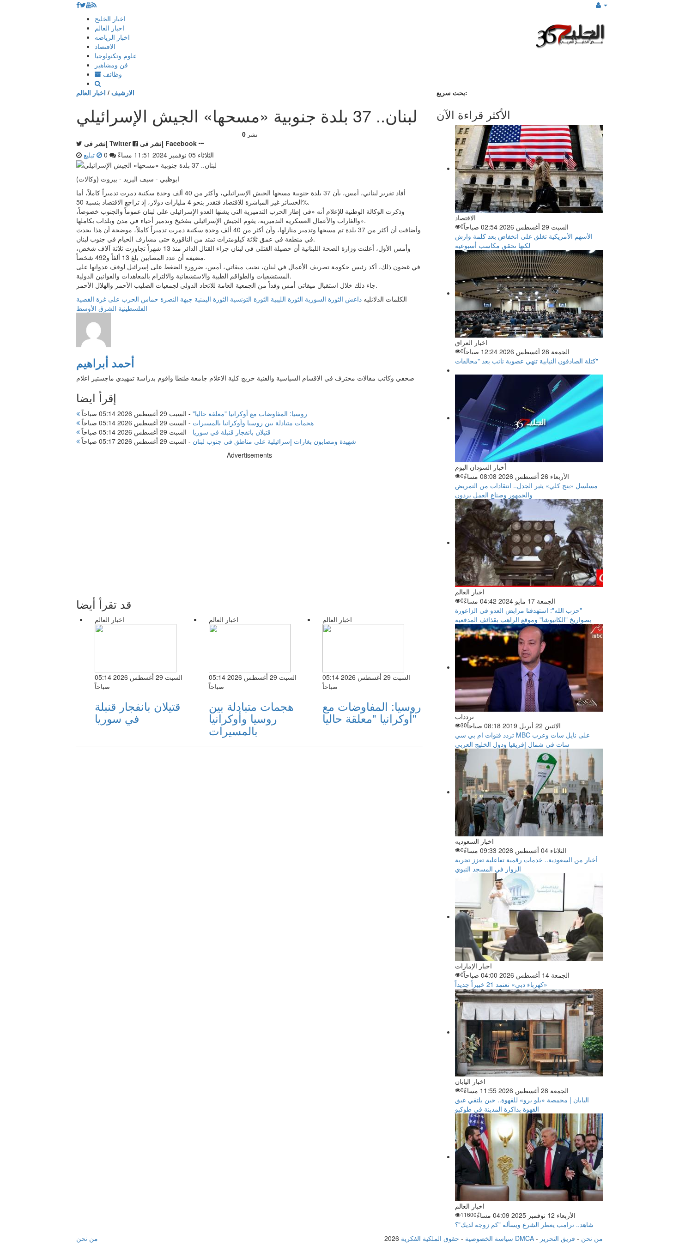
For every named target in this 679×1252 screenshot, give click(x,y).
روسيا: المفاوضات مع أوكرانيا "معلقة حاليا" (371, 712)
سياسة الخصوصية (489, 1238)
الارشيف (122, 92)
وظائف (111, 74)
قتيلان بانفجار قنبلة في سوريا (137, 712)
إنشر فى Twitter (107, 143)
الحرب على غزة (117, 298)
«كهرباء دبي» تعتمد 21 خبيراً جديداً (501, 984)
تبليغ (90, 154)
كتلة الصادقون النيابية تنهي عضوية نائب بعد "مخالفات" (526, 360)
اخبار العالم (109, 27)
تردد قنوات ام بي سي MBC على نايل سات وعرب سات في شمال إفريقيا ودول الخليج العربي (522, 739)
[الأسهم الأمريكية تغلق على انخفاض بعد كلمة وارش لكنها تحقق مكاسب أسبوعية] (529, 168)
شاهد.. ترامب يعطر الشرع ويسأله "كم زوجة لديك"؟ (524, 1224)
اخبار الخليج (110, 18)
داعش (353, 298)
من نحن (592, 1238)
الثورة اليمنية (211, 298)
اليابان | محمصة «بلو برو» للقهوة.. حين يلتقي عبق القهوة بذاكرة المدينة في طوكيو (522, 1104)
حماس (149, 298)
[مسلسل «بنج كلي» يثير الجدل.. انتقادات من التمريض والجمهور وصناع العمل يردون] (529, 417)
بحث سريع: (451, 92)
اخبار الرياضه (112, 37)
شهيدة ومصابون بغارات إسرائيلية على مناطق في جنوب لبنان (218, 441)
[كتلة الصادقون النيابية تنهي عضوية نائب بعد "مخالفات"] (529, 292)
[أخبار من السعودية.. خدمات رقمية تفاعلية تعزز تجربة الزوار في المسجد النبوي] (529, 791)
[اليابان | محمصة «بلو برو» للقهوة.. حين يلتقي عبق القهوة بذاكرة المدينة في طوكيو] (529, 1031)
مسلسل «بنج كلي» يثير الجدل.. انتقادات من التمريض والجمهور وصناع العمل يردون (526, 490)
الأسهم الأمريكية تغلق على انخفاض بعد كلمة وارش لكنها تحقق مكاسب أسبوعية (524, 240)
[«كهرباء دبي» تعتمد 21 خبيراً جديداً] (529, 916)
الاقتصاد (105, 46)
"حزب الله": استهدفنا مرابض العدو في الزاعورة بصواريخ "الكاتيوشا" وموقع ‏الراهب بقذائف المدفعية (523, 614)
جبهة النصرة (176, 298)
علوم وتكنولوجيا (116, 55)
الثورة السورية (324, 298)
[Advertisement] (249, 524)
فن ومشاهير (111, 64)
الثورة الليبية (287, 298)
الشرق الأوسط (96, 308)
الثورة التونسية (249, 298)
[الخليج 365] (570, 35)
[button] (601, 4)
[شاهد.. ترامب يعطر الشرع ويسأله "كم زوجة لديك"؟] (529, 1156)
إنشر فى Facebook (168, 143)
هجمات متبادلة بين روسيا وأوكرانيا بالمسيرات (197, 422)
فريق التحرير (557, 1238)
